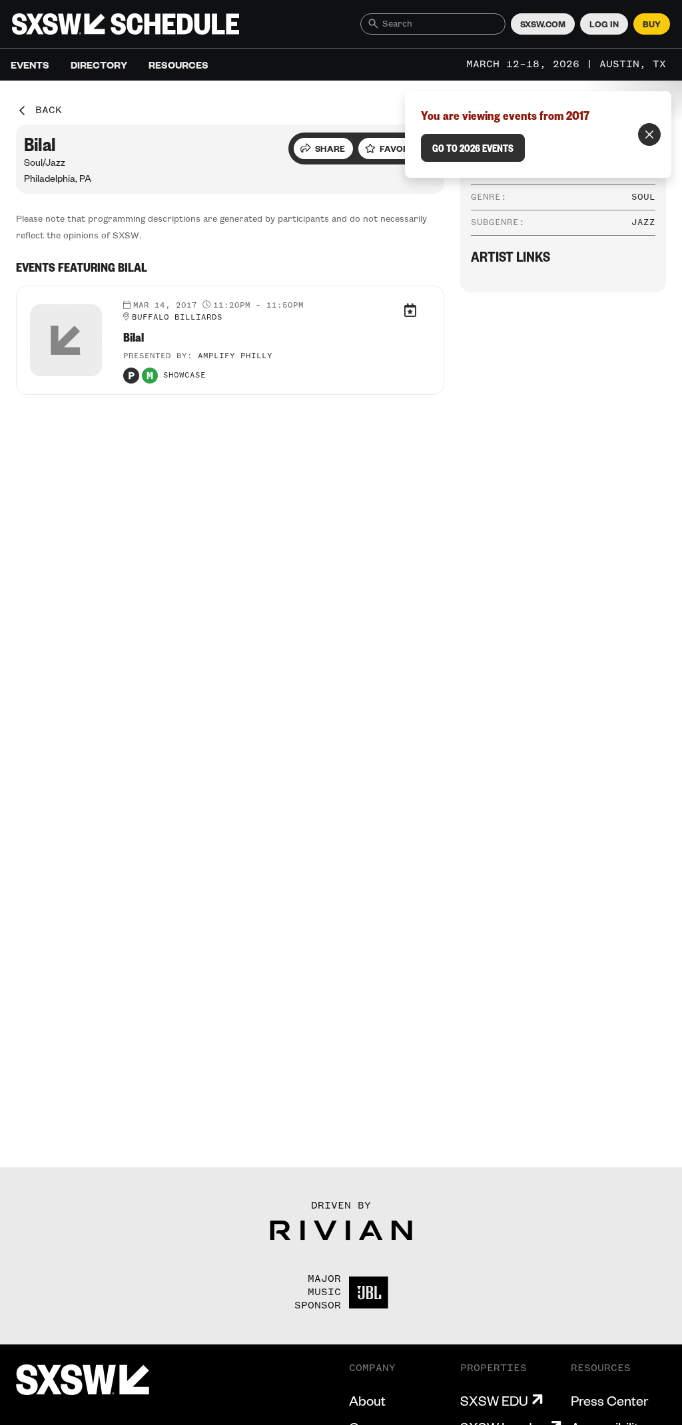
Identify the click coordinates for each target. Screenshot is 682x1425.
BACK (48, 110)
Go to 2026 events (472, 147)
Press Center (609, 1400)
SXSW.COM (542, 24)
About (367, 1400)
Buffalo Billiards (177, 318)
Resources (178, 65)
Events (30, 65)
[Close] (649, 134)
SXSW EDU (494, 1400)
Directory (99, 65)
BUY (652, 24)
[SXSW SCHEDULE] (125, 24)
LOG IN (604, 24)
